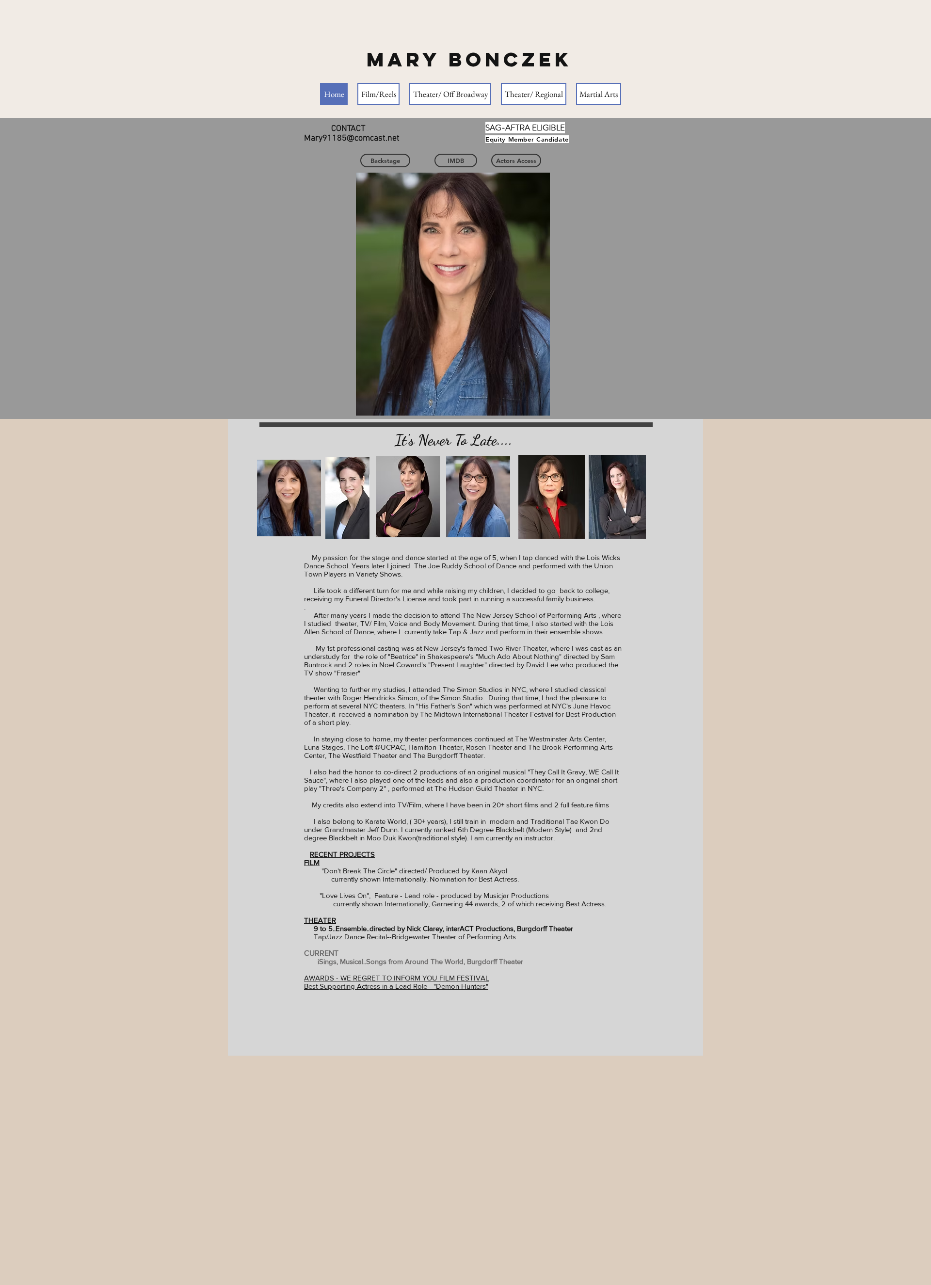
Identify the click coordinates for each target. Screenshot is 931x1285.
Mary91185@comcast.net (352, 138)
